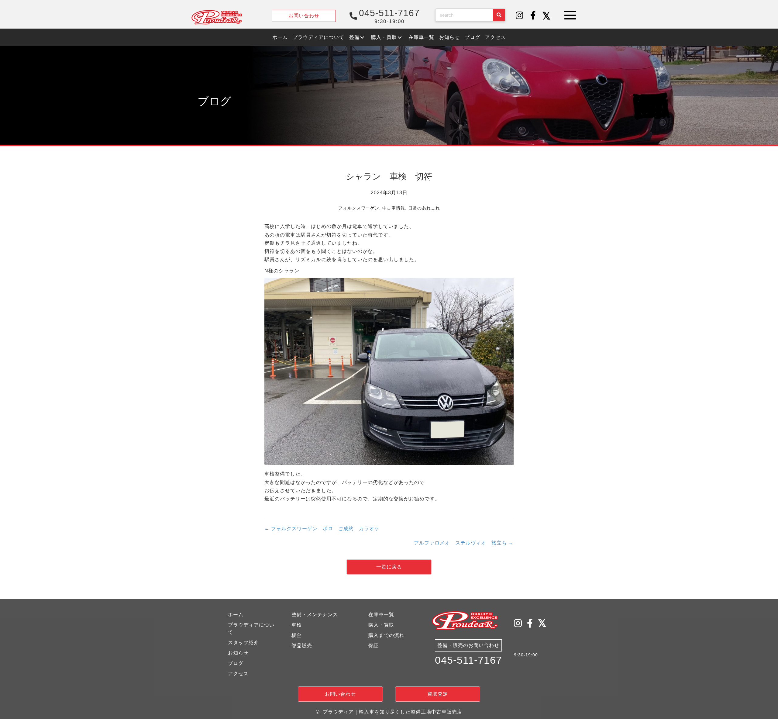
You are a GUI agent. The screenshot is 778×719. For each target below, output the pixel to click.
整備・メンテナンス (314, 614)
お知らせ (238, 652)
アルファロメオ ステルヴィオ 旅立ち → (464, 542)
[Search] (499, 15)
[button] (520, 16)
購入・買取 (381, 624)
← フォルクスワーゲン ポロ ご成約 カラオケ (322, 528)
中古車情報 (393, 208)
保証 (373, 645)
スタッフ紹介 (243, 642)
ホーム (235, 614)
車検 (296, 624)
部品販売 (301, 645)
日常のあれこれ (424, 208)
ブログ (235, 663)
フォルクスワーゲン (358, 208)
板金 (296, 635)
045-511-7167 (468, 660)
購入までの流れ (386, 635)
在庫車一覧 (381, 614)
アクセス (238, 673)
